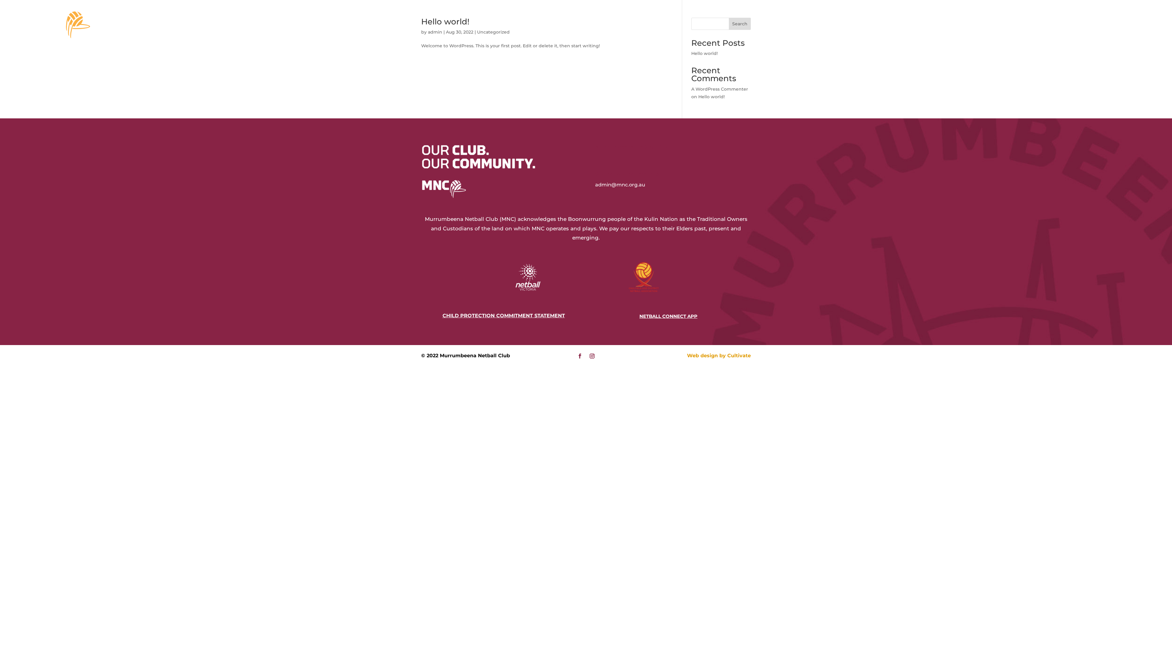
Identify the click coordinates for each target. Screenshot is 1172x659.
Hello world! (704, 53)
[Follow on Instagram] (592, 356)
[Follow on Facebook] (580, 356)
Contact (1071, 21)
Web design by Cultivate (719, 355)
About (890, 21)
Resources (918, 21)
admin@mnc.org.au (620, 185)
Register (955, 21)
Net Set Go (992, 21)
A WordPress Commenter (719, 89)
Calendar (1101, 21)
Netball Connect (1033, 21)
